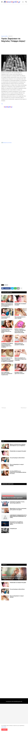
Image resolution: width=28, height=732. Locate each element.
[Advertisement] (14, 20)
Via (2, 103)
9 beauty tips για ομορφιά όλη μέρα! (20, 304)
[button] (2, 2)
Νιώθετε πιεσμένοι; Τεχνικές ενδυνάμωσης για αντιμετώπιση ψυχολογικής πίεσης (20, 330)
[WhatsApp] (15, 288)
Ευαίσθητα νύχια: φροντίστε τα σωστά (19, 373)
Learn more (3, 726)
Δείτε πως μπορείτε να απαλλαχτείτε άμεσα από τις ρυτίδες (20, 359)
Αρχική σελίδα (4, 36)
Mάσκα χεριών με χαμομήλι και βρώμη (19, 344)
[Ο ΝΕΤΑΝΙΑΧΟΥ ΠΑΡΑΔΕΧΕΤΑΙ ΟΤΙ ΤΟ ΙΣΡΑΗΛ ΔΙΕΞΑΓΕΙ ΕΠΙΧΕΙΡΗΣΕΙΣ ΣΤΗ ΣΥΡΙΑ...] (5, 517)
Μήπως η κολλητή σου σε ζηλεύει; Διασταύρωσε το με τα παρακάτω (7, 305)
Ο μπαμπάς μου (13, 528)
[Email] (18, 288)
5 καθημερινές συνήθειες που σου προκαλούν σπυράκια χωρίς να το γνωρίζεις (7, 345)
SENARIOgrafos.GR (18, 701)
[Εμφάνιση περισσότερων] (21, 288)
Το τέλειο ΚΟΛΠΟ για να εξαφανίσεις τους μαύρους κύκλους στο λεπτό (6, 330)
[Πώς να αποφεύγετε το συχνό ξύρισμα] (5, 466)
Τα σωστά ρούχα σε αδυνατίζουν (5, 317)
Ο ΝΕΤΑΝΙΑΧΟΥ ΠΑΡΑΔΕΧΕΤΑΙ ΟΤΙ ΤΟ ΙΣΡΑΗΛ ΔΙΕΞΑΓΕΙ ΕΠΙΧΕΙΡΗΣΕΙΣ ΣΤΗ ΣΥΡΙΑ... (18, 516)
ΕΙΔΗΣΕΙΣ (11, 36)
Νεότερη (4, 407)
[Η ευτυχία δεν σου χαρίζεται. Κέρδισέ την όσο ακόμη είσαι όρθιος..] (5, 523)
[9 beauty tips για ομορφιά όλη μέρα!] (5, 453)
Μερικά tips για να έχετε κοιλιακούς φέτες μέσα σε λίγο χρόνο (18, 509)
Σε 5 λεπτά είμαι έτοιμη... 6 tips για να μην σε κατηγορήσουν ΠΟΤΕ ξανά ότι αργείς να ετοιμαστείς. (7, 359)
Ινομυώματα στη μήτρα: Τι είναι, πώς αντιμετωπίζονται (17, 502)
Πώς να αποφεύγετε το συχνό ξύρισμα (20, 317)
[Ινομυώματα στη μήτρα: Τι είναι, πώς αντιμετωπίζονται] (5, 503)
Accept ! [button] (4, 729)
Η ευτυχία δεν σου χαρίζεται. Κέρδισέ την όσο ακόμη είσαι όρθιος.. (16, 523)
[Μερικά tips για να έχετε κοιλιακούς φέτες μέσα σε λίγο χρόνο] (5, 510)
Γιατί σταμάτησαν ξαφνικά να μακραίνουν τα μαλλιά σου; (6, 373)
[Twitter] (12, 288)
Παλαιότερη (23, 407)
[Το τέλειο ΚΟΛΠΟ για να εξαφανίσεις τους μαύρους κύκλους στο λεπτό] (5, 473)
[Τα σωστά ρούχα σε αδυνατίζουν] (5, 459)
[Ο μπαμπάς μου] (5, 530)
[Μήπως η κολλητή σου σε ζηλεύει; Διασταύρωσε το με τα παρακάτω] (5, 446)
